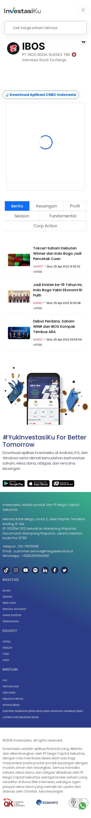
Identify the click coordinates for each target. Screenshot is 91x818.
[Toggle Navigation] (83, 10)
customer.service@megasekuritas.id (43, 551)
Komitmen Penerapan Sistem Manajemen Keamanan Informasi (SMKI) (43, 711)
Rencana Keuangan (14, 609)
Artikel (7, 641)
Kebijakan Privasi (13, 699)
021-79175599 (28, 546)
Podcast (7, 648)
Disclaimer (9, 692)
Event (6, 660)
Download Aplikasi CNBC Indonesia (42, 94)
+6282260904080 (35, 556)
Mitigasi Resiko (11, 705)
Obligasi (7, 596)
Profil (75, 206)
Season (22, 216)
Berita (17, 206)
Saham (6, 590)
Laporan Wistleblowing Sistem (21, 717)
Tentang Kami (11, 686)
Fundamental (62, 216)
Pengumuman (11, 621)
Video (6, 654)
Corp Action (45, 226)
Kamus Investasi (12, 615)
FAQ (5, 680)
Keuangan (46, 206)
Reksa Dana (9, 603)
